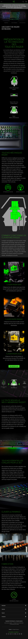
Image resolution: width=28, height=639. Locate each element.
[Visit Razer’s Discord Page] (21, 634)
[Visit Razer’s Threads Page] (11, 634)
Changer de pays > (15, 629)
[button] (1, 2)
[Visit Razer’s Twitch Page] (19, 634)
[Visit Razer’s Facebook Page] (7, 634)
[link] (14, 1)
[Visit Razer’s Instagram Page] (9, 634)
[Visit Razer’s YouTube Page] (15, 634)
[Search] (23, 1)
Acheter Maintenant (17, 7)
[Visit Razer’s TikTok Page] (17, 634)
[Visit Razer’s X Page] (13, 634)
